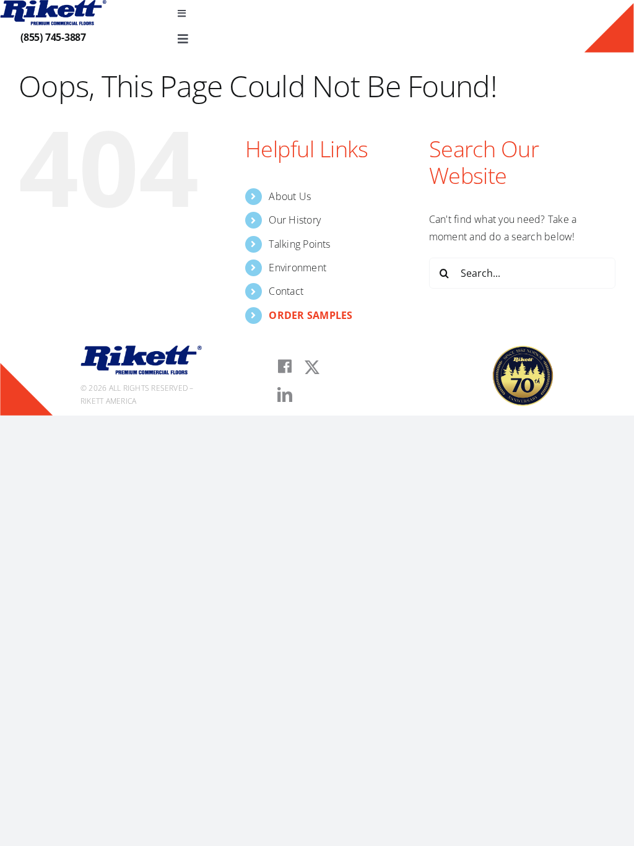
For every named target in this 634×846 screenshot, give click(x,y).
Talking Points (299, 244)
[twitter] (312, 367)
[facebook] (284, 366)
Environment (297, 267)
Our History (295, 220)
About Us (290, 196)
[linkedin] (284, 394)
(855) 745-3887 (53, 37)
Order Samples (310, 315)
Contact (286, 291)
